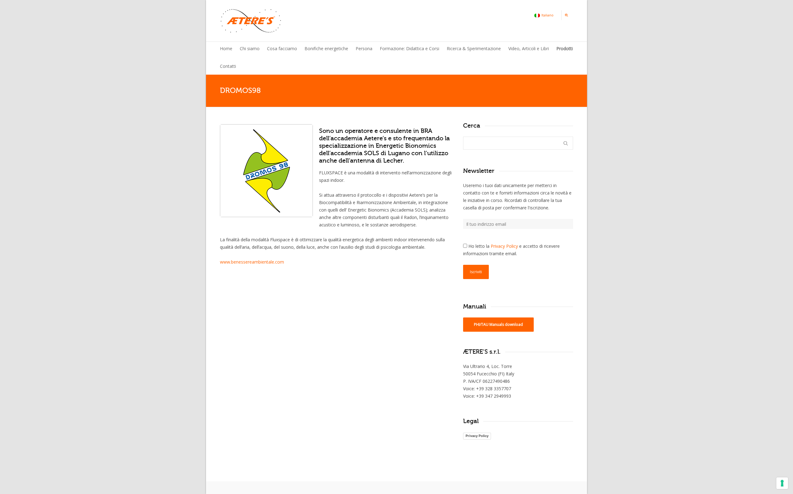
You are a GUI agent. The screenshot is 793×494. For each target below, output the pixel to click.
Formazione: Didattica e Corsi (409, 48)
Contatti (228, 66)
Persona (364, 48)
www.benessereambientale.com (252, 262)
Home (226, 48)
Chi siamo (250, 48)
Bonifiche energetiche (326, 48)
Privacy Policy (504, 246)
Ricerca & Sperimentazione (474, 48)
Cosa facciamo (282, 48)
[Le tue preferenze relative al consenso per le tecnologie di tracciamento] (782, 483)
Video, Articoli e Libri (528, 48)
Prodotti (564, 48)
